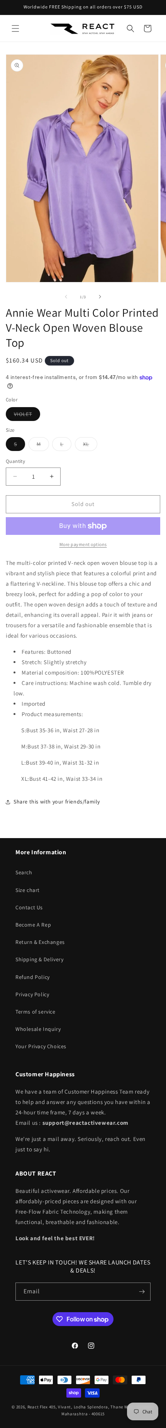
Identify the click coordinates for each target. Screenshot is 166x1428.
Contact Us (29, 907)
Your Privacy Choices (40, 1046)
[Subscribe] (141, 1292)
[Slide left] (66, 296)
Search (23, 872)
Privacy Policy (32, 994)
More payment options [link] (83, 544)
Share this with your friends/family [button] (57, 801)
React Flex (37, 1407)
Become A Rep (33, 924)
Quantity (15, 461)
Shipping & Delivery (39, 959)
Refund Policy (32, 977)
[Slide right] (99, 296)
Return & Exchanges (40, 942)
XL (90, 445)
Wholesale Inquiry (38, 1028)
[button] (15, 28)
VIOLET (27, 415)
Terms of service (35, 1011)
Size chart (27, 890)
